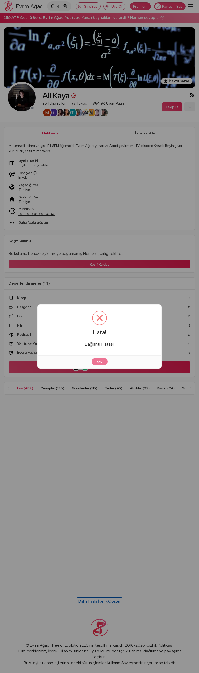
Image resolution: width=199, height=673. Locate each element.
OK (99, 361)
